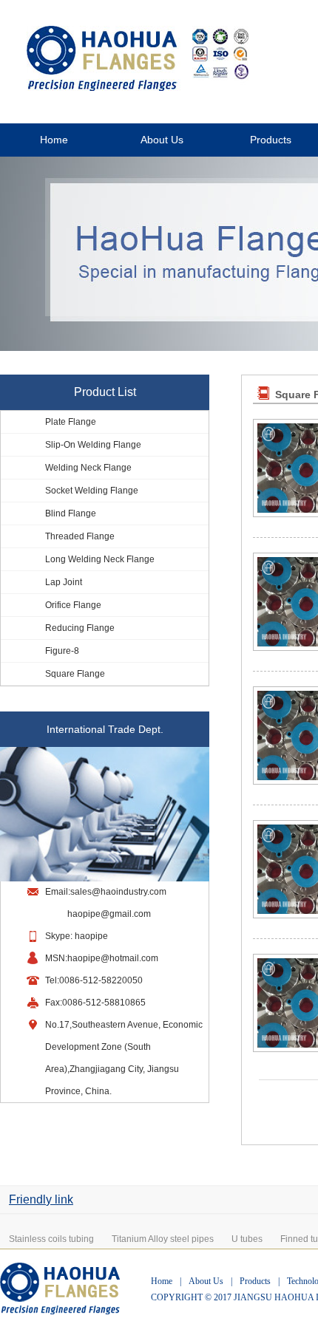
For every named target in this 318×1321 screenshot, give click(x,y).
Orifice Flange (73, 605)
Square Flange (75, 674)
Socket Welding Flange (91, 490)
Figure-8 (62, 651)
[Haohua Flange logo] (137, 88)
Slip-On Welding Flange (93, 445)
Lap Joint (63, 582)
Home (54, 140)
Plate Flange (70, 422)
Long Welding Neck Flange (100, 559)
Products (255, 1281)
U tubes (247, 1239)
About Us (162, 140)
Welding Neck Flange (88, 467)
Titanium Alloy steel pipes (163, 1239)
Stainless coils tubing (51, 1239)
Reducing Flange (80, 628)
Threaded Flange (80, 536)
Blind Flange (70, 513)
